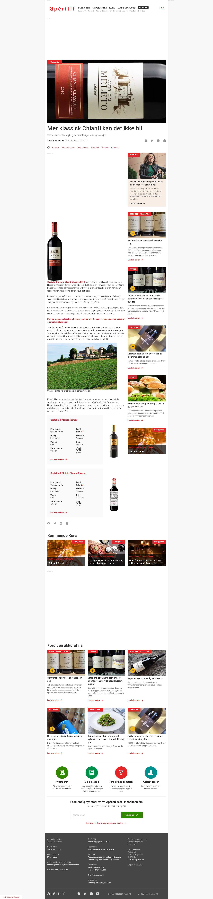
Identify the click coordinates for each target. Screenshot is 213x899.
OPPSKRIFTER (99, 7)
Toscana (105, 147)
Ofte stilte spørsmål (96, 875)
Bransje (55, 147)
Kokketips (141, 11)
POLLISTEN (84, 7)
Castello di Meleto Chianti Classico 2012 (66, 282)
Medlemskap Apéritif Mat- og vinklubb (103, 860)
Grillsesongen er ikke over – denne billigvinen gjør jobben (145, 355)
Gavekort (105, 11)
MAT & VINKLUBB (126, 7)
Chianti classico (68, 147)
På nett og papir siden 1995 (99, 842)
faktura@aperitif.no (136, 860)
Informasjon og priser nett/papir (101, 849)
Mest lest (95, 147)
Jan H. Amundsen (54, 849)
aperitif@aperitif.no (96, 867)
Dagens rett (82, 11)
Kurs (112, 7)
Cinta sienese (83, 147)
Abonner (143, 8)
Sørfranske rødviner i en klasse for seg (145, 242)
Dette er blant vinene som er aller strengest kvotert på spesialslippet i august (145, 298)
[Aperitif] (62, 9)
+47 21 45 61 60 (100, 870)
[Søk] (162, 7)
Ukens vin (91, 11)
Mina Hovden (52, 857)
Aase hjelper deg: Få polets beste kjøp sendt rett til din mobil (146, 183)
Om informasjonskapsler (57, 870)
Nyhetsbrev (114, 11)
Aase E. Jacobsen (55, 140)
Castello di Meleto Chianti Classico (68, 473)
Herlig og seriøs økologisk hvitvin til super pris (64, 737)
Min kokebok (123, 11)
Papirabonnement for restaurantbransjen (104, 857)
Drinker (98, 11)
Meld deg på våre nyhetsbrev (99, 883)
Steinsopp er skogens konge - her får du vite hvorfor (146, 405)
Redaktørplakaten (71, 865)
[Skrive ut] (164, 140)
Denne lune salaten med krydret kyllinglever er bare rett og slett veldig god (106, 739)
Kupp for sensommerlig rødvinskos (145, 678)
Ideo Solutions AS (151, 894)
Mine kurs (133, 11)
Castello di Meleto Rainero (64, 420)
